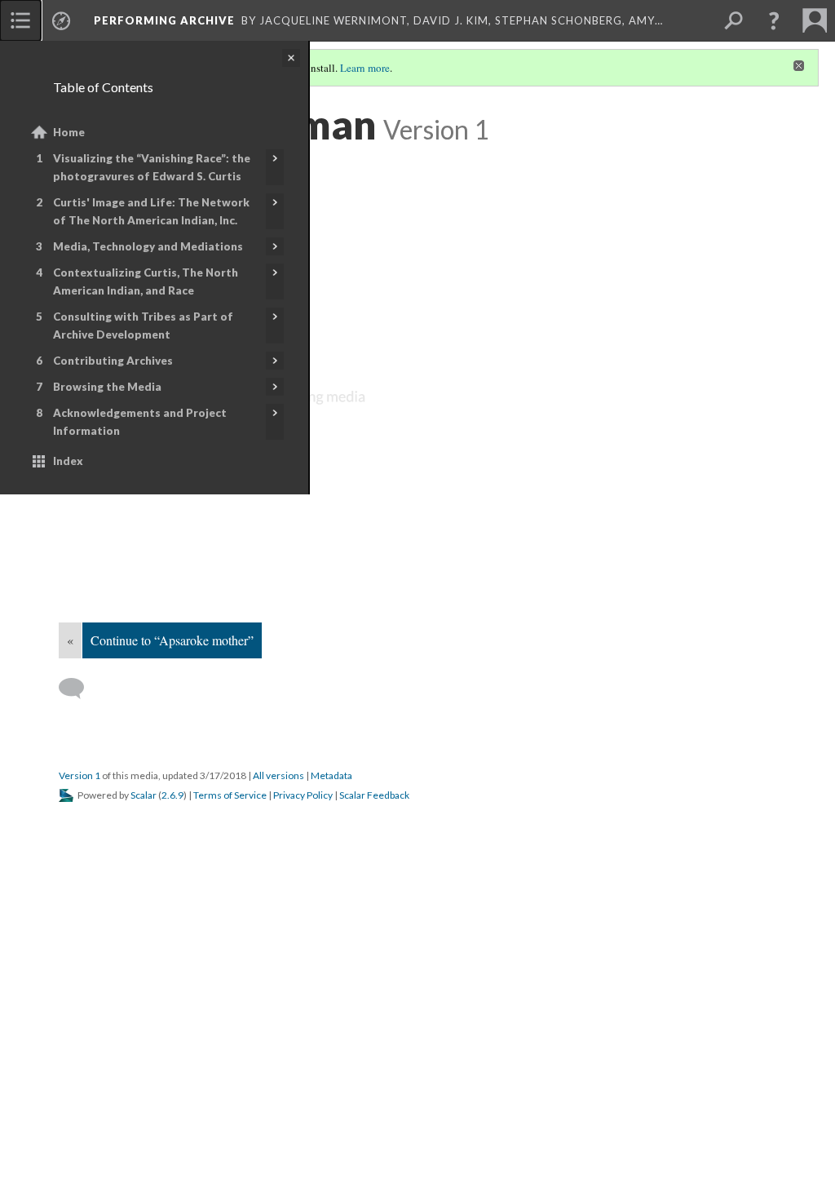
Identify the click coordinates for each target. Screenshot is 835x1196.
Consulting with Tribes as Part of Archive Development (143, 325)
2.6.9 (172, 795)
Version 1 (79, 775)
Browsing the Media (107, 386)
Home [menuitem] (69, 132)
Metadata (331, 775)
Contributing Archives (113, 360)
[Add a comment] (79, 688)
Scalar (143, 795)
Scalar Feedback (374, 795)
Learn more (365, 67)
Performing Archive (164, 20)
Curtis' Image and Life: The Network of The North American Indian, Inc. (151, 211)
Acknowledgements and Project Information (140, 421)
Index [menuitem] (68, 460)
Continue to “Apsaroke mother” (172, 640)
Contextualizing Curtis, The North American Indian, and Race (145, 281)
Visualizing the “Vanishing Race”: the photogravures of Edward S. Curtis (151, 167)
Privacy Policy (303, 795)
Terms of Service (230, 795)
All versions (278, 775)
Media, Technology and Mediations (148, 246)
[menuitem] (20, 20)
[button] (773, 20)
